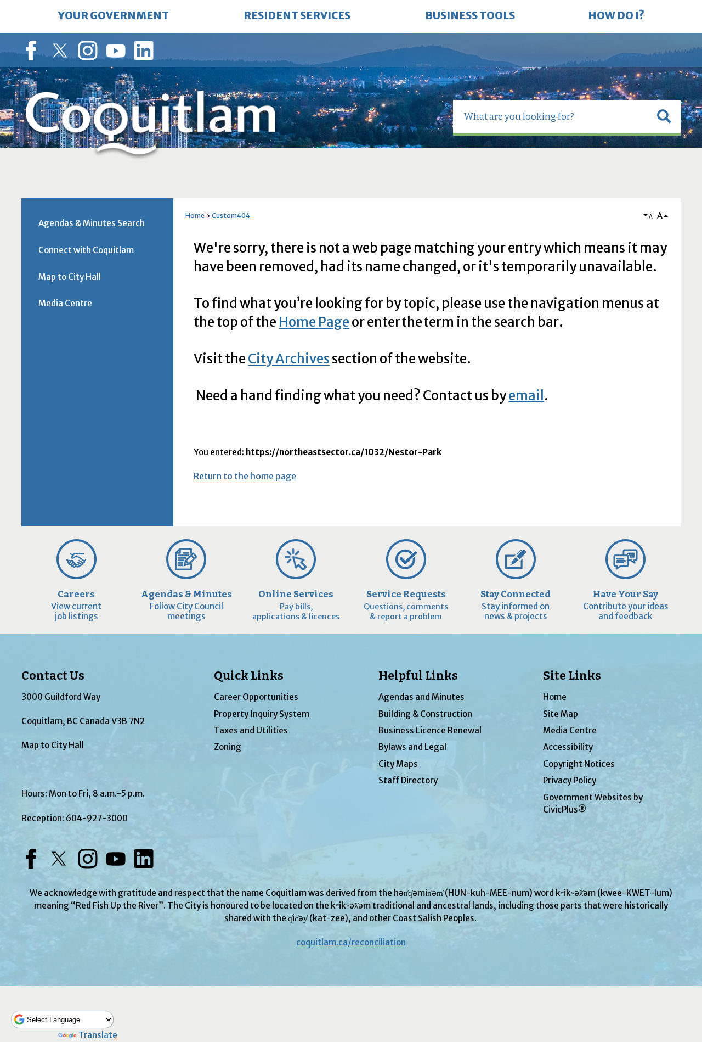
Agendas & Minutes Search (91, 223)
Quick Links (249, 676)
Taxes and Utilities (251, 730)
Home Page (314, 321)
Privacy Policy (569, 780)
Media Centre (65, 303)
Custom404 (231, 215)
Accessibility (568, 747)
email (526, 395)
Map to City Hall (69, 277)
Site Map (560, 714)
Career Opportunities (256, 697)
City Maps (398, 764)
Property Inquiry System (261, 714)
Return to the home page (245, 475)
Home (195, 215)
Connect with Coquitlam (86, 250)
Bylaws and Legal (412, 747)
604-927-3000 (97, 818)
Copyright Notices (579, 764)
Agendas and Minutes (421, 697)
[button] (664, 116)
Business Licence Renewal (430, 730)
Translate (97, 1035)
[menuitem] (113, 16)
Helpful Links (418, 676)
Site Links (572, 676)
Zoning (227, 747)
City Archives (289, 358)
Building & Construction (425, 714)
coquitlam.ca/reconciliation (351, 942)
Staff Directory (408, 780)
